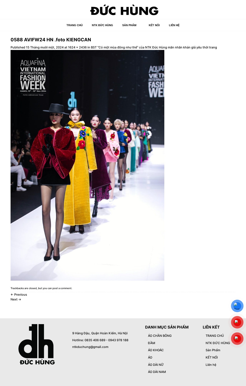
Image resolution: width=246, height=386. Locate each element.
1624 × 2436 (77, 47)
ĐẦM (151, 343)
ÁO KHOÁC (156, 350)
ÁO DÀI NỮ (156, 365)
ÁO (150, 357)
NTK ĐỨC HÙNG (102, 25)
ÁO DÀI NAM (157, 372)
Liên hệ (174, 25)
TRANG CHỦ (74, 25)
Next (16, 299)
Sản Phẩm (129, 25)
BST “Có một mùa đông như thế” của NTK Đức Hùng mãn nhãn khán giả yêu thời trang (154, 47)
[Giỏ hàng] (233, 11)
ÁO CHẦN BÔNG (160, 336)
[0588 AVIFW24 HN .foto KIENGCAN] (87, 165)
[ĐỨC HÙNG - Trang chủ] (123, 9)
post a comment (61, 288)
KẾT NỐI (154, 25)
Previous (19, 294)
